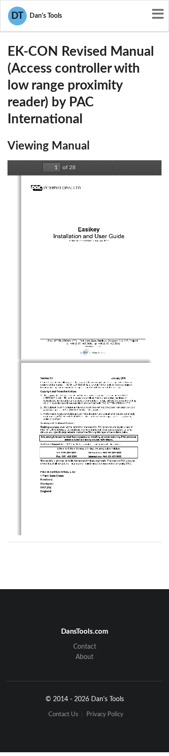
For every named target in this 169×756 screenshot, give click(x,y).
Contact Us (63, 714)
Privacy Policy (104, 714)
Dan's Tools (36, 16)
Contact (84, 647)
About (84, 657)
